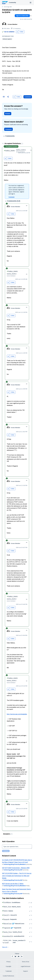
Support (25, 971)
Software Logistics (7, 39)
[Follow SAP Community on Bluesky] (15, 956)
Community (12, 2)
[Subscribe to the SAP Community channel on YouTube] (18, 956)
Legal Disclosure (25, 966)
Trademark (8, 971)
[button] (17, 31)
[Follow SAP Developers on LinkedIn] (21, 956)
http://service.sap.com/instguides (17, 714)
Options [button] (30, 16)
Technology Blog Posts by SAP (12, 870)
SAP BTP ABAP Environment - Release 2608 (15, 868)
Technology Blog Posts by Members (14, 864)
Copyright (8, 966)
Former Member (12, 24)
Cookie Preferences (8, 976)
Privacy (8, 961)
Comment (27, 97)
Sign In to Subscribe (22, 15)
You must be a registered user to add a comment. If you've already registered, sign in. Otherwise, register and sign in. (16, 190)
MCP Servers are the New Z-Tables (12, 883)
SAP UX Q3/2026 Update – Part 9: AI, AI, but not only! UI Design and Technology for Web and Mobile (16, 876)
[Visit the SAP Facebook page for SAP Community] (12, 956)
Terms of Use (25, 961)
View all (4, 947)
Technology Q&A (8, 6)
